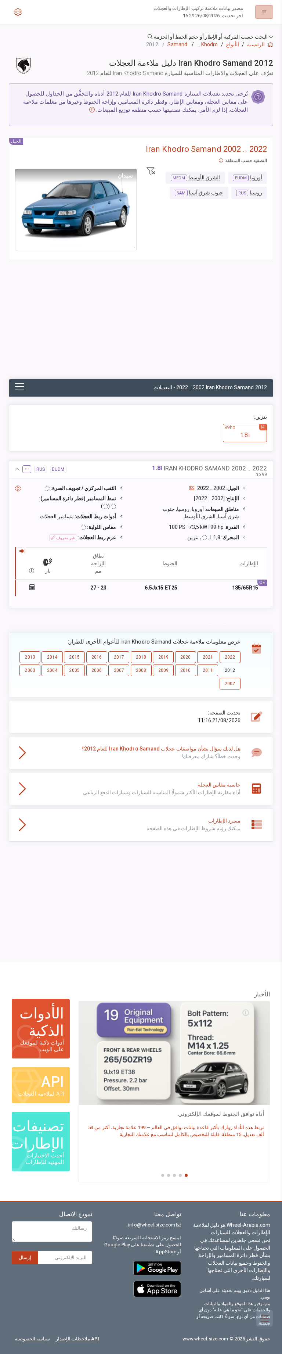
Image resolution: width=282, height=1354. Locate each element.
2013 (30, 657)
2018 (141, 657)
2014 (52, 657)
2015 (74, 657)
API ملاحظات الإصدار (78, 1339)
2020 (185, 657)
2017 (119, 657)
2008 (141, 670)
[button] (141, 37)
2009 (163, 670)
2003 (30, 670)
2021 (208, 657)
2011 (208, 670)
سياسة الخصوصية (32, 1339)
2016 (96, 657)
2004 (52, 670)
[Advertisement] (141, 323)
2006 (96, 670)
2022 (230, 657)
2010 (185, 670)
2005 (74, 670)
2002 (230, 683)
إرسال (25, 1257)
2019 (163, 657)
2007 (119, 670)
